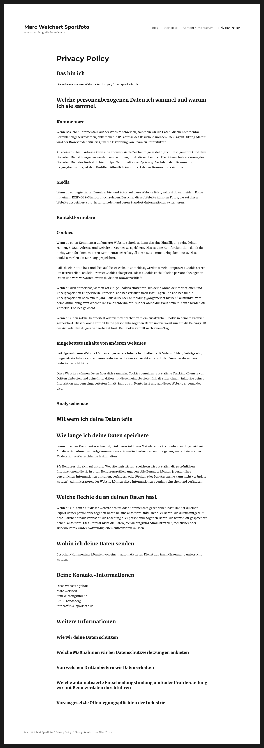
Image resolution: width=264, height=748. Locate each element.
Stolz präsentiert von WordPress (93, 732)
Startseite (171, 27)
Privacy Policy (229, 27)
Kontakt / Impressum (198, 27)
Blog (155, 27)
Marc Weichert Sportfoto (56, 27)
